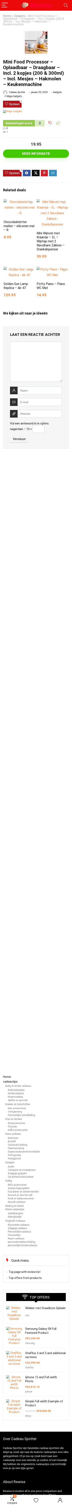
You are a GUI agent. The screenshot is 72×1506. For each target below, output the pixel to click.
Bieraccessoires (16, 1123)
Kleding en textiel (14, 1206)
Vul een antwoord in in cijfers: (29, 423)
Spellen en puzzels (18, 1100)
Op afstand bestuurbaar (21, 1176)
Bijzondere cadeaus (18, 1224)
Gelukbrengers (15, 1213)
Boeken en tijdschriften (17, 1104)
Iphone (28, 1391)
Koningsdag (14, 1155)
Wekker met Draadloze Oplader (45, 1308)
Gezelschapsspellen (18, 1188)
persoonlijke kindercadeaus (22, 1245)
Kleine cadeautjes (14, 1209)
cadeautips (10, 1081)
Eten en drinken (13, 1119)
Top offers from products (25, 1278)
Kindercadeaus (16, 1093)
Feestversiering (16, 1148)
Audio (11, 1166)
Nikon (28, 1416)
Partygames (14, 1158)
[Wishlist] (36, 1500)
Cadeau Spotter (16, 92)
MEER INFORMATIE (36, 154)
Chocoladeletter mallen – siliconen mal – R (19, 226)
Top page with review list (24, 1271)
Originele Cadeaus (15, 1220)
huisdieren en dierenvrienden (23, 1191)
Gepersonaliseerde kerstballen (24, 1151)
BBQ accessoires (17, 1184)
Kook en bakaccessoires (21, 1198)
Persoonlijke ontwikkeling (21, 1115)
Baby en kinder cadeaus (18, 1086)
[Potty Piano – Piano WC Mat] (52, 269)
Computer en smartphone (21, 1170)
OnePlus (29, 1367)
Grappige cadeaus (17, 1228)
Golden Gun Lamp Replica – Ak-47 (16, 286)
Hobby (8, 1180)
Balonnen (13, 1138)
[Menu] (5, 5)
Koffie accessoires (18, 1130)
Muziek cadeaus (17, 1202)
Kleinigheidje (14, 1216)
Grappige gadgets (17, 1173)
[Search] (66, 5)
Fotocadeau (14, 1235)
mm (27, 1315)
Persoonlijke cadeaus (19, 1231)
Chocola (12, 1126)
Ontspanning (15, 1111)
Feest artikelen (13, 1134)
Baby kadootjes (16, 1090)
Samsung (30, 1343)
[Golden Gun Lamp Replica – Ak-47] (19, 269)
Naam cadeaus (16, 1238)
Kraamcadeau (15, 1096)
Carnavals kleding (17, 1144)
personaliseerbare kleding (21, 1242)
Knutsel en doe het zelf (20, 1195)
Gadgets (19, 16)
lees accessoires (17, 1108)
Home (7, 16)
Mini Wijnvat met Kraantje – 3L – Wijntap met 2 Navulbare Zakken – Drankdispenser (50, 241)
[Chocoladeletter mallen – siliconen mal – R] (19, 202)
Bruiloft (12, 1141)
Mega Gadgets (14, 96)
